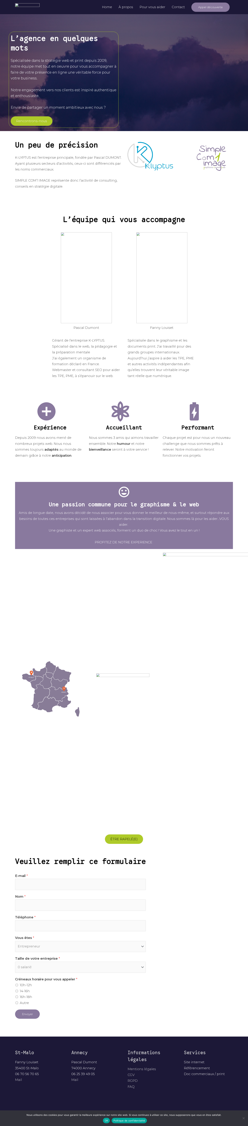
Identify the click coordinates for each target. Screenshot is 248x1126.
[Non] (243, 1118)
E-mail (21, 876)
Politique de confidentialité (129, 1120)
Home (107, 7)
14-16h (25, 991)
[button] (210, 7)
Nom (20, 897)
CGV (131, 1075)
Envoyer (27, 1014)
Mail (18, 1080)
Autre (24, 1003)
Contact (178, 7)
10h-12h (26, 985)
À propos (126, 7)
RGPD (133, 1081)
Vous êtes (24, 938)
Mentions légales (142, 1069)
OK (106, 1120)
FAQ (131, 1087)
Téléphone (25, 917)
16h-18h (26, 997)
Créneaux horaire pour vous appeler (46, 979)
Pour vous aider (152, 7)
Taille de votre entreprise (37, 959)
